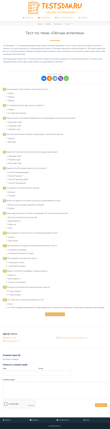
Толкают (12, 196)
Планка (11, 97)
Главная (28, 18)
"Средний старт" (15, 156)
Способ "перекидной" (17, 183)
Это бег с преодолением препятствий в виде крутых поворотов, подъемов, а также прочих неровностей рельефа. (56, 307)
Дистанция (13, 241)
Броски (11, 138)
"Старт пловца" (14, 291)
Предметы (45, 18)
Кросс (10, 304)
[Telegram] (55, 78)
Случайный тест (65, 18)
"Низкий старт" (14, 129)
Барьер (11, 100)
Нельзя (11, 208)
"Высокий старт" (15, 122)
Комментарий (9, 380)
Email (41, 368)
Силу (10, 228)
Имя (4, 368)
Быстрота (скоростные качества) (22, 217)
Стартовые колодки (16, 266)
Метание (12, 142)
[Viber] (60, 78)
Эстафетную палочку (17, 113)
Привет (11, 109)
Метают (11, 192)
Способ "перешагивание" (18, 172)
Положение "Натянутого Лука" (21, 253)
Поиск (83, 18)
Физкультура (58, 24)
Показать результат (55, 314)
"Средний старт (14, 126)
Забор (10, 93)
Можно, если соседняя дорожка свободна (26, 205)
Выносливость (14, 221)
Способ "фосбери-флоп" (18, 179)
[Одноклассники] (49, 78)
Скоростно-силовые (17, 282)
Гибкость (12, 224)
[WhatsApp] (66, 78)
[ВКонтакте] (43, 78)
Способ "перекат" (15, 176)
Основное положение (17, 250)
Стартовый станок (16, 262)
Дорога (11, 237)
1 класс (67, 24)
